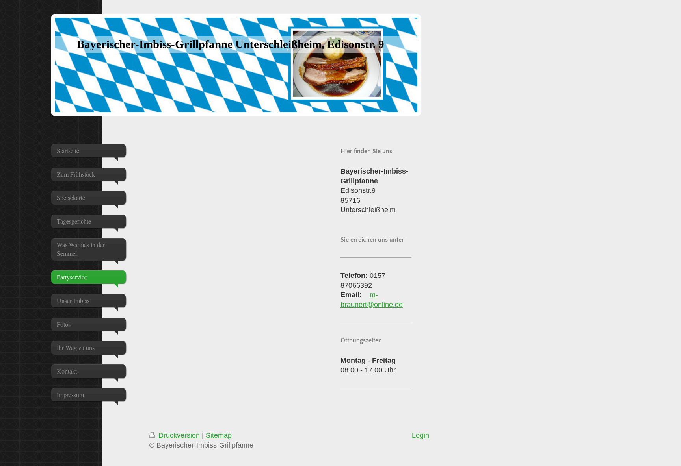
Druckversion (179, 435)
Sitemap (219, 435)
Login (420, 435)
